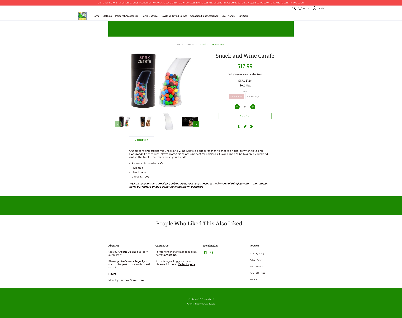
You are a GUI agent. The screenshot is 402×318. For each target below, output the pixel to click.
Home (180, 44)
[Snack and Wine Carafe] (124, 121)
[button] (304, 8)
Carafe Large (253, 96)
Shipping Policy (257, 253)
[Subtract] (237, 106)
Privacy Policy (256, 266)
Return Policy (256, 260)
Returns (253, 279)
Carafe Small (236, 96)
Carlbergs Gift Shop (197, 299)
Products (192, 44)
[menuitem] (294, 8)
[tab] (141, 139)
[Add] (252, 106)
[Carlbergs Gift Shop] (82, 15)
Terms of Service (257, 273)
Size (245, 92)
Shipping (233, 74)
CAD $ (322, 8)
